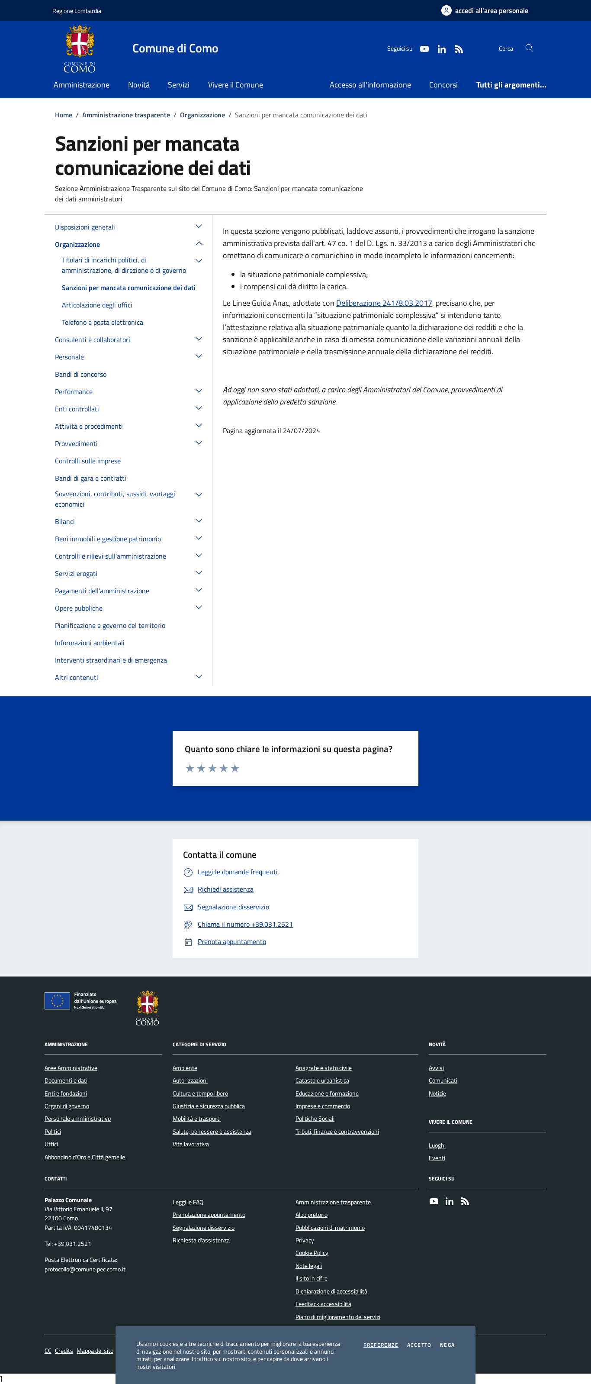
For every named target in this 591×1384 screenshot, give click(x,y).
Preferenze (380, 1345)
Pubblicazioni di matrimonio (330, 1227)
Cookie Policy (312, 1253)
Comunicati (443, 1080)
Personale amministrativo (78, 1118)
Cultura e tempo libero (200, 1093)
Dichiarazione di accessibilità (331, 1291)
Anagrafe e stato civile (324, 1068)
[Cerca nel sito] (529, 48)
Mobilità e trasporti (197, 1118)
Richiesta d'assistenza (201, 1240)
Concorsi (443, 85)
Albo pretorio (312, 1214)
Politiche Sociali (315, 1118)
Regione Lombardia (76, 10)
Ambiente (185, 1068)
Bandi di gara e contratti (90, 478)
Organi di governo (67, 1106)
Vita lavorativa (191, 1144)
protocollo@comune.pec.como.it (85, 1269)
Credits (64, 1350)
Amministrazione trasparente (126, 115)
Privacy (305, 1240)
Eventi (437, 1158)
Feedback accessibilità (323, 1304)
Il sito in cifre (312, 1278)
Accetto (419, 1345)
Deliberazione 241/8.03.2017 (384, 303)
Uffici (51, 1144)
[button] (199, 226)
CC (48, 1350)
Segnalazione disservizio (203, 1227)
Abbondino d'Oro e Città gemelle (85, 1157)
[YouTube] (434, 1202)
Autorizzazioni (190, 1080)
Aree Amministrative (71, 1068)
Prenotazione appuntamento (209, 1214)
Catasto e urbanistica (322, 1080)
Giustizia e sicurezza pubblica (209, 1106)
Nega (447, 1345)
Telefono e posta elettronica (102, 322)
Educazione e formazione (327, 1093)
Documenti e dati (66, 1080)
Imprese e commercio (323, 1106)
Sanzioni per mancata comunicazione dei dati (129, 287)
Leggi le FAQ (188, 1202)
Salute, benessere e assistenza (212, 1131)
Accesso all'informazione (370, 85)
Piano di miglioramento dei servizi (338, 1317)
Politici (53, 1131)
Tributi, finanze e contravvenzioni (337, 1131)
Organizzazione (202, 115)
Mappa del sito (95, 1350)
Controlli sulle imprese (88, 461)
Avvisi (436, 1068)
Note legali (309, 1266)
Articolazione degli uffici (97, 305)
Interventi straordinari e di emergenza (111, 660)
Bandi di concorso (80, 374)
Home (63, 115)
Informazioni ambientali (90, 642)
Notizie (437, 1093)
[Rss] (465, 1202)
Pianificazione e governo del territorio (110, 625)
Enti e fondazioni (66, 1093)
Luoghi (437, 1145)
